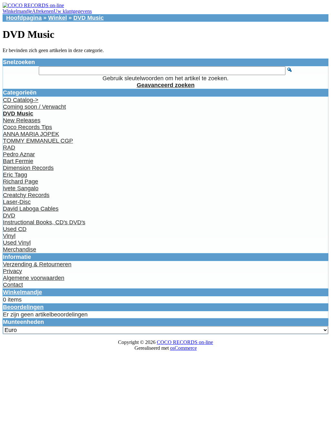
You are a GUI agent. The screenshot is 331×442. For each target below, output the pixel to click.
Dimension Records (28, 168)
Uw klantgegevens (73, 11)
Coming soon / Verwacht (34, 107)
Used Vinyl (17, 242)
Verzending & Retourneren (37, 264)
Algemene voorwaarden (33, 278)
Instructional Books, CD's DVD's (44, 222)
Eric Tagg (15, 174)
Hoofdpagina (24, 18)
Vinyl (9, 236)
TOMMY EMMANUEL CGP (38, 141)
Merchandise (19, 249)
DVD (9, 215)
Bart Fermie (18, 161)
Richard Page (20, 181)
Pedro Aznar (19, 154)
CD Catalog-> (20, 100)
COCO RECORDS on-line (185, 342)
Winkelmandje (17, 11)
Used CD (15, 229)
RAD (9, 147)
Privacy (12, 271)
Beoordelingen (23, 307)
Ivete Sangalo (20, 188)
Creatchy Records (26, 195)
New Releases (21, 120)
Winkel (57, 18)
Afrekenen (43, 11)
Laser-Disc (17, 202)
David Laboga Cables (31, 208)
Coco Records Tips (27, 127)
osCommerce (183, 348)
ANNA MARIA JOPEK (31, 134)
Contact (13, 285)
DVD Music (88, 18)
